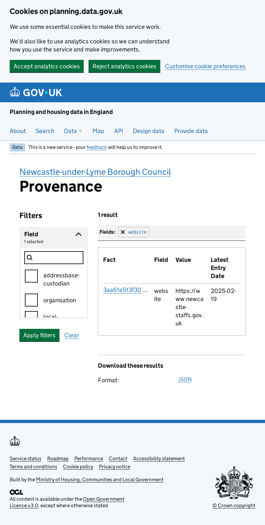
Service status (25, 458)
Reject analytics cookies (124, 66)
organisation (59, 300)
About (18, 131)
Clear (71, 335)
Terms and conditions (33, 467)
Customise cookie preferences (205, 66)
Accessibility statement (159, 458)
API (118, 131)
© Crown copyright (233, 505)
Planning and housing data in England (61, 112)
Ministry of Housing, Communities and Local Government (100, 479)
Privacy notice (114, 467)
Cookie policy (78, 467)
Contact (118, 458)
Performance (88, 458)
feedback (97, 147)
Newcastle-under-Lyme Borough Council (95, 171)
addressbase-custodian (61, 279)
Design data (148, 131)
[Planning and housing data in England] (37, 92)
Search (45, 131)
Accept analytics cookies (47, 66)
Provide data (191, 131)
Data (71, 131)
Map (98, 131)
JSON (185, 379)
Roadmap (58, 458)
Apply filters (39, 335)
